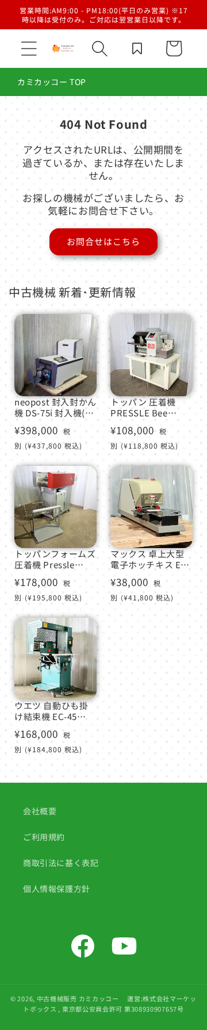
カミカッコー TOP (51, 81)
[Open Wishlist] (136, 48)
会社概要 (39, 811)
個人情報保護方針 (56, 888)
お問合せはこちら (103, 241)
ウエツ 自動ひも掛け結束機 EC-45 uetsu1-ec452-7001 (54, 711)
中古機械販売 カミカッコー (78, 998)
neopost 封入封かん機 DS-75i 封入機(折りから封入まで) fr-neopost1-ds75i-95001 (55, 407)
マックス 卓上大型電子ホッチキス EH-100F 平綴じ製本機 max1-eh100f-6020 (150, 559)
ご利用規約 (44, 837)
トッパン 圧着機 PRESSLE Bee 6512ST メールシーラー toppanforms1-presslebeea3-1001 (149, 407)
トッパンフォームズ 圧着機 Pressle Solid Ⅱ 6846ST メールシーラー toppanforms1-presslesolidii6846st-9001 (54, 559)
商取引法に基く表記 (60, 862)
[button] (28, 48)
